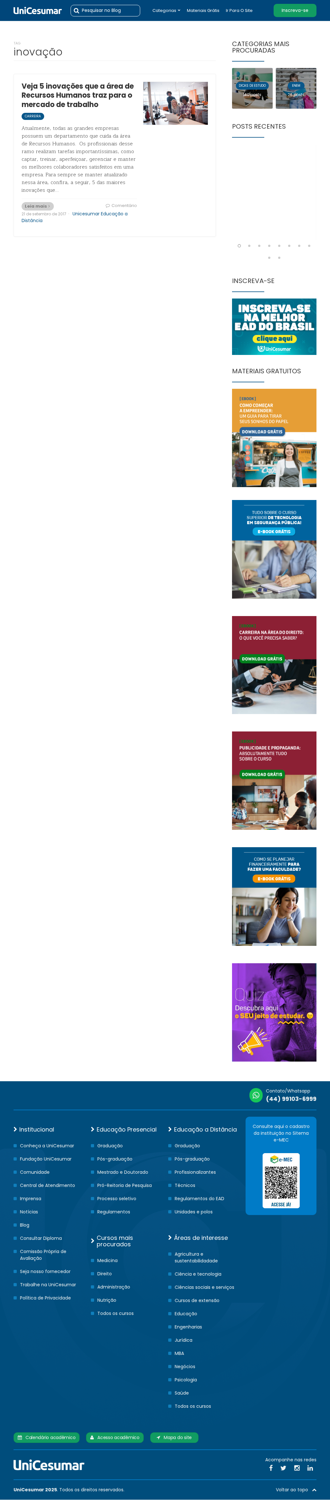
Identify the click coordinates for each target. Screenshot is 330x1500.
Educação (186, 1313)
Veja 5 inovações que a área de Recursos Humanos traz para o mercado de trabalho (78, 95)
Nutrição (106, 1300)
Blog (24, 1225)
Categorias (164, 10)
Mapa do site (176, 1437)
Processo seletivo (116, 1198)
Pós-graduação (114, 1159)
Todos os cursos (115, 1313)
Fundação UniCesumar (46, 1159)
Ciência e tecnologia (198, 1274)
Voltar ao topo (294, 1489)
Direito (104, 1273)
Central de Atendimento (47, 1185)
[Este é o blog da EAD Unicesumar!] (38, 10)
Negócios (185, 1366)
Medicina (107, 1260)
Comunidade (35, 1172)
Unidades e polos (194, 1212)
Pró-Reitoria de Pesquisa (124, 1185)
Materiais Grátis (203, 10)
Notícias (29, 1212)
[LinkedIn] (310, 1468)
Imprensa (30, 1198)
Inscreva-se (295, 10)
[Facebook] (271, 1468)
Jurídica (183, 1340)
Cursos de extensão (197, 1300)
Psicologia (186, 1380)
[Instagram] (297, 1468)
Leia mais (36, 206)
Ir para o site (239, 10)
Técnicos (185, 1185)
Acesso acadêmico (117, 1437)
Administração (113, 1287)
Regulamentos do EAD (199, 1198)
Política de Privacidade (45, 1298)
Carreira (33, 116)
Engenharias (188, 1327)
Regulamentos (113, 1212)
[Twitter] (283, 1468)
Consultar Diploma (41, 1238)
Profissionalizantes (195, 1172)
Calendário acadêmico (49, 1437)
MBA (179, 1353)
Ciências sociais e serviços (204, 1287)
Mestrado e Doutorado (122, 1172)
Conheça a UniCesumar (47, 1145)
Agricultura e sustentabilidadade (196, 1257)
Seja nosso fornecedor (45, 1271)
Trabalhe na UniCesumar (48, 1284)
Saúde (182, 1393)
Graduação (110, 1145)
